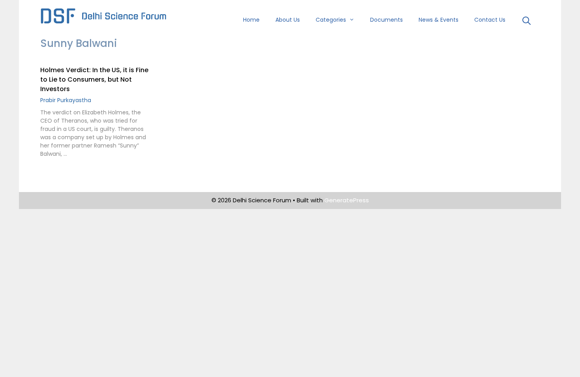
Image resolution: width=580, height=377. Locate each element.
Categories (331, 20)
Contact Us (489, 20)
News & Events (438, 20)
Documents (386, 20)
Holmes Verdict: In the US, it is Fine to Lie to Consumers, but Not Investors (94, 79)
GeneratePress (346, 200)
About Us (287, 20)
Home (251, 20)
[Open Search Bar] (526, 22)
